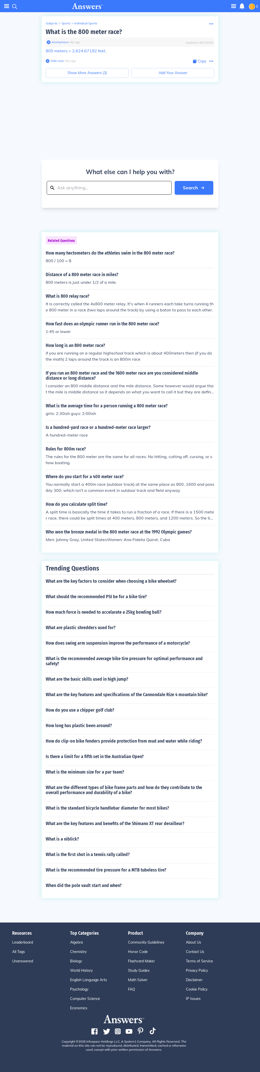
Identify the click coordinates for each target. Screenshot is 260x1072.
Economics (78, 1008)
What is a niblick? (62, 839)
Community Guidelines (146, 942)
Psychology (79, 989)
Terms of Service (199, 961)
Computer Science (85, 998)
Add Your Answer (173, 73)
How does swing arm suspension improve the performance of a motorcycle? (118, 643)
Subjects (52, 23)
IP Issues (193, 998)
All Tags (18, 951)
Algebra (76, 942)
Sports (65, 23)
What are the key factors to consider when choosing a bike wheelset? (111, 581)
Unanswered (22, 961)
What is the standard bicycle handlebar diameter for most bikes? (107, 808)
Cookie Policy (196, 989)
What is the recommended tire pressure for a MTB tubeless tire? (106, 870)
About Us (193, 942)
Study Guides (139, 970)
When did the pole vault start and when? (84, 885)
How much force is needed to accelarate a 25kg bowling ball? (103, 612)
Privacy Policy (197, 970)
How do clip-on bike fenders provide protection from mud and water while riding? (124, 741)
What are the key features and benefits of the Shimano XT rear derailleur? (115, 823)
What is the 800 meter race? (84, 32)
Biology (76, 961)
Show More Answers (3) (87, 73)
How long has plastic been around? (79, 725)
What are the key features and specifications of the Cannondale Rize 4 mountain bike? (127, 694)
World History (81, 970)
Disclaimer (194, 980)
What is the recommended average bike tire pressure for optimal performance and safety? (124, 661)
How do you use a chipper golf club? (80, 710)
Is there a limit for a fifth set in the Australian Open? (95, 756)
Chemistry (78, 951)
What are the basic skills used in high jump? (87, 679)
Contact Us (195, 951)
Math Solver (138, 980)
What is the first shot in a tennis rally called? (88, 854)
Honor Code (138, 951)
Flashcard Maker (141, 961)
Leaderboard (22, 942)
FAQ (131, 989)
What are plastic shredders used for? (81, 627)
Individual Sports (85, 23)
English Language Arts (88, 980)
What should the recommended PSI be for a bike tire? (96, 596)
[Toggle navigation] (6, 6)
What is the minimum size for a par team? (85, 772)
